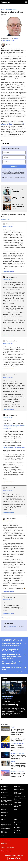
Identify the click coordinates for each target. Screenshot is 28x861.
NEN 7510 (3, 815)
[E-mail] (3, 143)
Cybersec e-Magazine (6, 804)
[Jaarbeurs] (14, 858)
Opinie (16, 38)
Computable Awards (6, 795)
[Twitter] (8, 143)
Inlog (2, 835)
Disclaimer (4, 843)
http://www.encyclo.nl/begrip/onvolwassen (14, 447)
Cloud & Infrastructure (11, 9)
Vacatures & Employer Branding (19, 799)
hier (9, 178)
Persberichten (17, 802)
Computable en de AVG (6, 825)
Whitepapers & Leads (19, 796)
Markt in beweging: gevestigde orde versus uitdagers (12, 662)
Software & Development (17, 737)
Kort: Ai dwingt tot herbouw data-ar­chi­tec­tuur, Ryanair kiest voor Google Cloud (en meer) (18, 765)
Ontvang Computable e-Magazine (6, 801)
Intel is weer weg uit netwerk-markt (11, 668)
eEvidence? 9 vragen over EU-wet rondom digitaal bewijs (11, 644)
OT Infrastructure (7, 698)
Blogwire (16, 809)
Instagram (18, 833)
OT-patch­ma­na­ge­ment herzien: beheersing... (11, 703)
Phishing (3, 809)
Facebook (18, 822)
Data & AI (13, 727)
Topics (3, 807)
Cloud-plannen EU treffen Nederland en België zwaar (11, 650)
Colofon (3, 822)
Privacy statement (6, 851)
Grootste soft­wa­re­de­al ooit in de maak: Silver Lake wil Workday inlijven (18, 757)
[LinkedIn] (5, 143)
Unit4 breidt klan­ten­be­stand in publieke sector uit (18, 740)
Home (2, 9)
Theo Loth (9, 45)
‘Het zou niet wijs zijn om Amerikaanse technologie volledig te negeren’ (18, 774)
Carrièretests (4, 789)
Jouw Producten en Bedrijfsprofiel (19, 793)
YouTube (18, 830)
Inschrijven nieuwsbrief (4, 832)
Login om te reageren (8, 271)
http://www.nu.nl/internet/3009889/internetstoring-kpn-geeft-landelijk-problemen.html (14, 427)
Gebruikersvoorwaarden (7, 847)
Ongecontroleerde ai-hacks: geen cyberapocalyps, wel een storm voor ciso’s (11, 656)
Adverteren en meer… (19, 789)
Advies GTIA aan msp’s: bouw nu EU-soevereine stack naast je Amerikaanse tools (18, 748)
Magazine (3, 797)
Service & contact (5, 828)
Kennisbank (4, 792)
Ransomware (4, 812)
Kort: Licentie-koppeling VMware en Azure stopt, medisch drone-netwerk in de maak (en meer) (18, 731)
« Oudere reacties (5, 219)
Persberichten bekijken (17, 806)
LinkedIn (18, 827)
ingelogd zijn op (12, 626)
